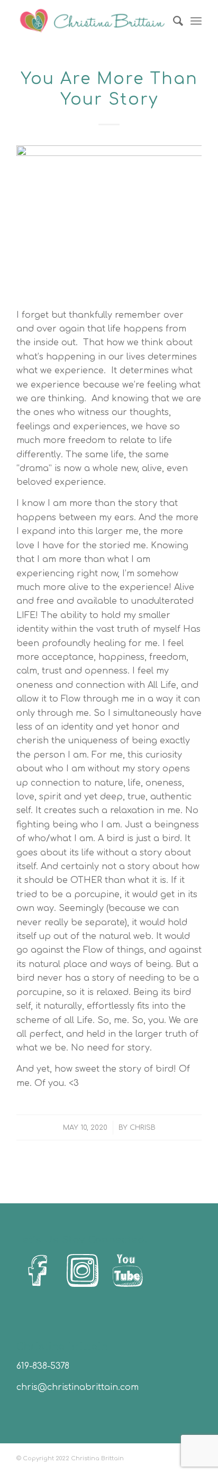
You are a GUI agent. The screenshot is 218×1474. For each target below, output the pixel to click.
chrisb (143, 1127)
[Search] (172, 21)
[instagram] (82, 1270)
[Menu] (196, 21)
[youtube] (127, 1270)
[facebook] (37, 1270)
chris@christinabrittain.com (77, 1387)
